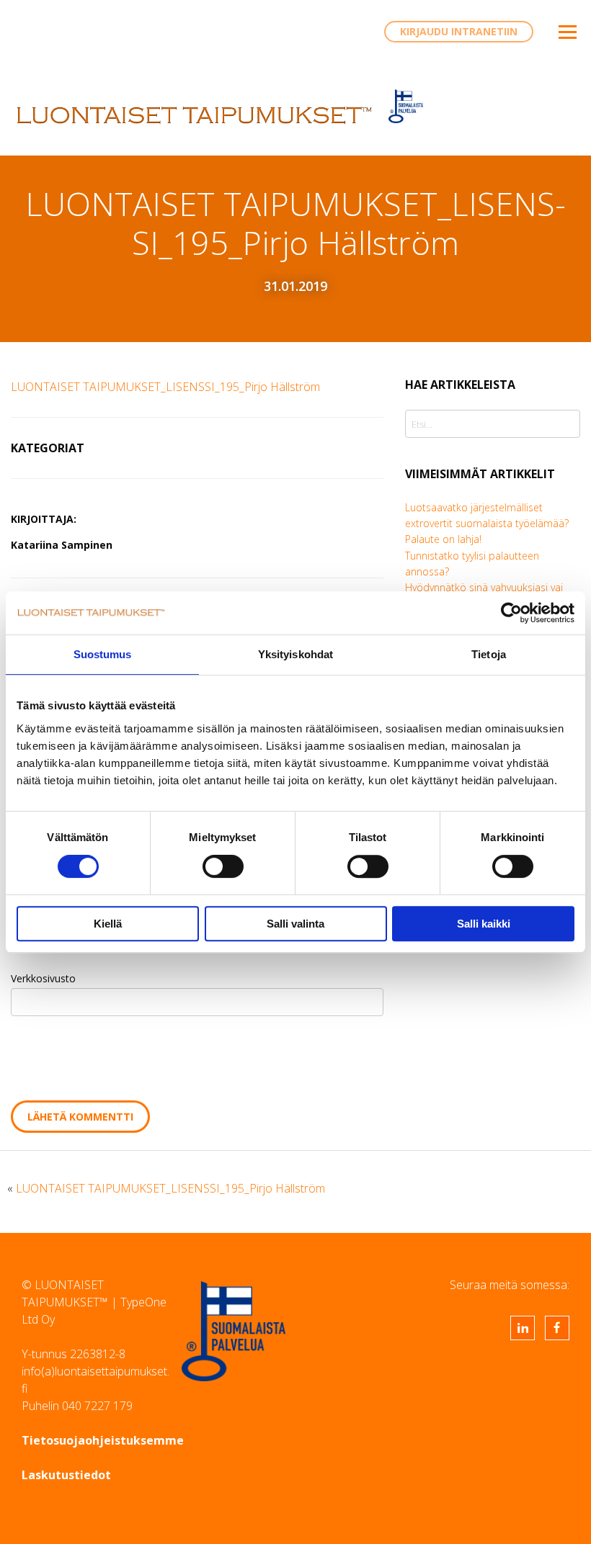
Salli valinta (295, 923)
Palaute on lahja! (443, 539)
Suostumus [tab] (103, 654)
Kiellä (108, 923)
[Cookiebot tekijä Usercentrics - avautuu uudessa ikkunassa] (511, 613)
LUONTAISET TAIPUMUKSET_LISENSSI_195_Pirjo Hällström (165, 387)
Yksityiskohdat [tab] (295, 654)
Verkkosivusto (43, 978)
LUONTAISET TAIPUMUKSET (194, 115)
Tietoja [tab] (488, 654)
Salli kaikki (483, 923)
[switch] (223, 866)
